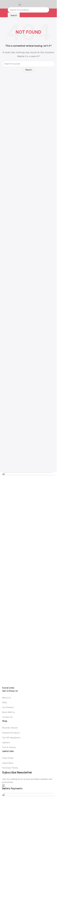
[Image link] (28, 579)
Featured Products (11, 733)
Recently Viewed (10, 728)
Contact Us (7, 717)
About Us (6, 698)
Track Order (7, 758)
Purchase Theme (10, 768)
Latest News (7, 763)
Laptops (6, 742)
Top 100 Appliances (11, 737)
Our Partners (8, 707)
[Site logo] (28, 4)
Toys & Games (9, 747)
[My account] (53, 4)
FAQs (4, 702)
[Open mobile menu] (3, 4)
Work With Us (8, 712)
